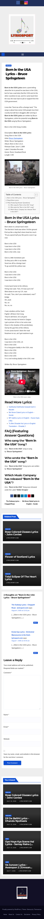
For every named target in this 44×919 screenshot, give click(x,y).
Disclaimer (27, 914)
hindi (7, 838)
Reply (35, 622)
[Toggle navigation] (22, 54)
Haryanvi (8, 815)
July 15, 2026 (12, 824)
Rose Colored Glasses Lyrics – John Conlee (21, 533)
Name (6, 715)
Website (7, 739)
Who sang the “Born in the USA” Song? (22, 205)
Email (6, 727)
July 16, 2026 (12, 801)
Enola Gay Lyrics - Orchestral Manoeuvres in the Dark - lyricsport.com (23, 635)
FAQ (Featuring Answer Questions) (18, 203)
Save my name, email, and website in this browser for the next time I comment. (22, 755)
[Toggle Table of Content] (35, 195)
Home (5, 914)
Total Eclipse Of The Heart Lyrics (20, 578)
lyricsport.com (12, 538)
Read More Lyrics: (13, 200)
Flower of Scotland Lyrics (20, 556)
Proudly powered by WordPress (11, 909)
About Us (11, 914)
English (8, 65)
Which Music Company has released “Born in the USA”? (23, 210)
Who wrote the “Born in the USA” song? (22, 207)
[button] (41, 54)
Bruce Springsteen (16, 138)
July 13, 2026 (12, 847)
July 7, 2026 (11, 871)
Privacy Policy (36, 914)
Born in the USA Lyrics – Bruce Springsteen (21, 198)
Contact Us (19, 914)
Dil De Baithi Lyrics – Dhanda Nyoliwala (17, 819)
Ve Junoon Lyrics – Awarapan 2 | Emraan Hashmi (17, 867)
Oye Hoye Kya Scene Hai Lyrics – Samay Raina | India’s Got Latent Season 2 (21, 844)
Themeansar (37, 909)
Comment (8, 673)
